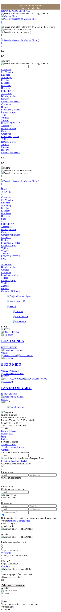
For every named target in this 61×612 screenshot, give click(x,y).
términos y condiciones (19, 520)
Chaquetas (6, 104)
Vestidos (5, 117)
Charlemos (6, 69)
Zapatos (5, 120)
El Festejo (6, 83)
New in (5, 11)
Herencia (5, 88)
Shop (21, 11)
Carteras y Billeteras (10, 101)
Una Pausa (6, 85)
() (20, 21)
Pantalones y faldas (10, 136)
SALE (27, 11)
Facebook (15, 461)
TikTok (24, 461)
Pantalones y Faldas (10, 109)
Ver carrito (6, 553)
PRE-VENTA (8, 91)
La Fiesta (5, 74)
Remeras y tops (8, 112)
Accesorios (6, 93)
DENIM (5, 150)
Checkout (5, 566)
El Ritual (5, 80)
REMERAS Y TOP (10, 123)
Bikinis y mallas (8, 96)
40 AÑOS (14, 11)
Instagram (5, 461)
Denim (4, 107)
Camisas (5, 99)
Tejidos (4, 115)
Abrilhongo (6, 77)
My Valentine (7, 72)
